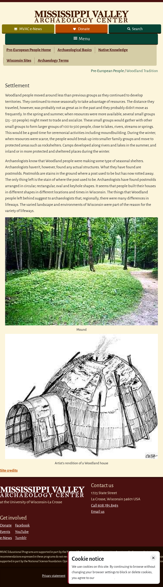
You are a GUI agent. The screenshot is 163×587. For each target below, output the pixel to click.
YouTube (22, 532)
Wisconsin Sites (19, 61)
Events (5, 532)
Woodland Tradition (142, 71)
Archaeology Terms (53, 61)
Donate (6, 525)
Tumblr (21, 538)
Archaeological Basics (75, 50)
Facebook (22, 525)
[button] (81, 39)
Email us (97, 512)
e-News (6, 538)
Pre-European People (107, 71)
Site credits (9, 470)
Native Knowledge (113, 50)
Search (137, 29)
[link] (28, 29)
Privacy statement (53, 575)
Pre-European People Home (28, 50)
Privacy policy (104, 578)
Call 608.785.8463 (104, 505)
